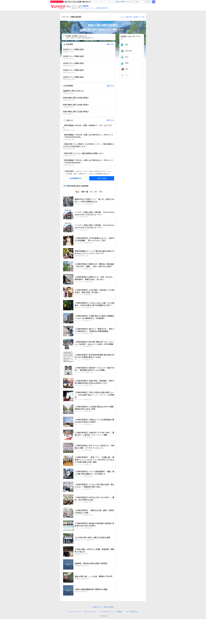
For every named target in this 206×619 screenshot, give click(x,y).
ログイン (74, 8)
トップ (122, 17)
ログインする (101, 178)
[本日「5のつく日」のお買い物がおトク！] (75, 1)
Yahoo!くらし (97, 607)
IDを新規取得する (76, 178)
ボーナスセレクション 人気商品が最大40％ (94, 8)
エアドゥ (148, 1)
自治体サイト (137, 17)
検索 (153, 1)
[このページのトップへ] (141, 607)
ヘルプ (128, 1)
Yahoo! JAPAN (120, 1)
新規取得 (85, 6)
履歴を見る (110, 44)
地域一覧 (129, 17)
